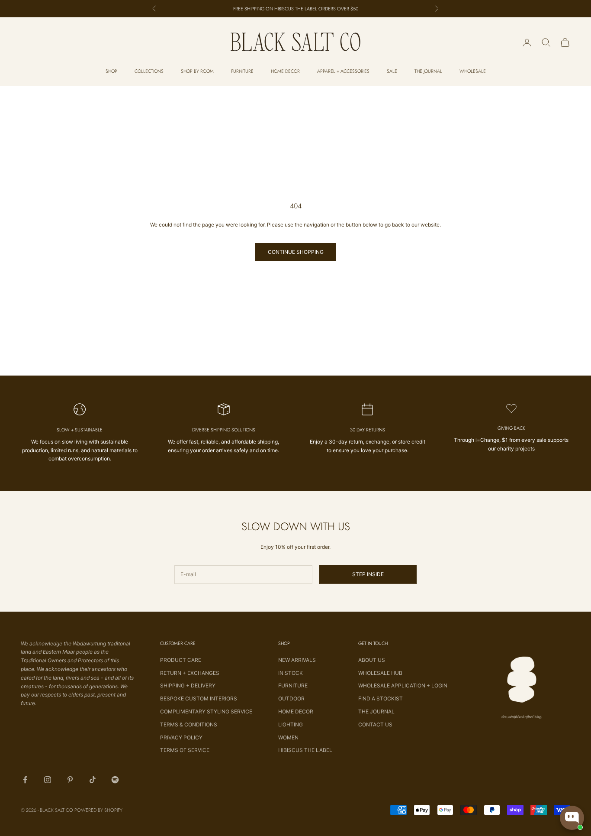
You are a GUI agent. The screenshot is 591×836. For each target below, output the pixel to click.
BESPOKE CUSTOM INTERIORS (198, 698)
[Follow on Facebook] (25, 779)
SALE (392, 71)
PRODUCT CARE (180, 660)
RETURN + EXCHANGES (189, 673)
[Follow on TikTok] (92, 779)
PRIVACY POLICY (181, 737)
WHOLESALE (472, 71)
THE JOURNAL (428, 71)
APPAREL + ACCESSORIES (343, 71)
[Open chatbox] (572, 818)
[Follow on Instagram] (47, 779)
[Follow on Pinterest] (70, 779)
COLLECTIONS (149, 71)
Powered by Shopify (98, 810)
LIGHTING (290, 724)
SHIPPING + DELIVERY (187, 685)
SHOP (111, 71)
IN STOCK (290, 673)
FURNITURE (242, 71)
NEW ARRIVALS (297, 660)
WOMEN (288, 737)
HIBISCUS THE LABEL (305, 750)
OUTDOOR (291, 698)
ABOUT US (371, 660)
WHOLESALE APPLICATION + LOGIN (402, 685)
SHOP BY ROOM (197, 71)
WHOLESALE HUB (380, 673)
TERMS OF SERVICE (184, 750)
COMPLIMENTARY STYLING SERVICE (206, 711)
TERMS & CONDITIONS (188, 724)
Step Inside (368, 574)
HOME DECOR (285, 71)
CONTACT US (375, 724)
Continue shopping (296, 252)
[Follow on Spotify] (115, 779)
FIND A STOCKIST (380, 698)
